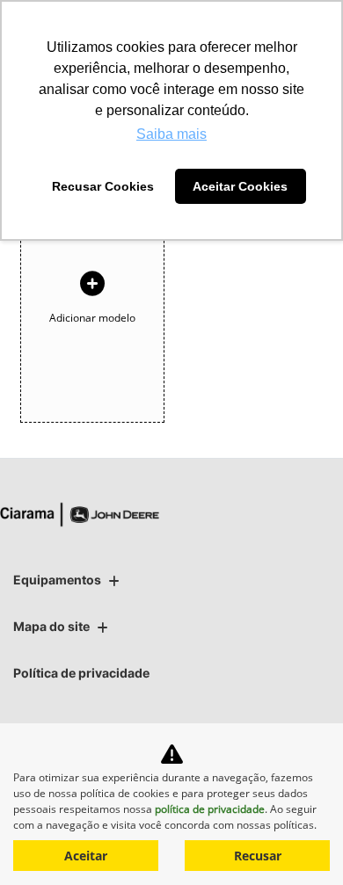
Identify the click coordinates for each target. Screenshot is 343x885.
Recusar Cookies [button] (103, 186)
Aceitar (85, 855)
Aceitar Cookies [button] (240, 186)
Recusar (257, 855)
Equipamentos (57, 579)
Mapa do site (51, 626)
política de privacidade (210, 809)
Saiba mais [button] (171, 134)
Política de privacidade (81, 672)
